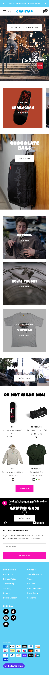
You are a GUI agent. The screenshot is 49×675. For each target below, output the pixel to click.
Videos (30, 579)
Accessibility (8, 583)
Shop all (24, 488)
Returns (6, 593)
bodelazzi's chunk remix (24, 27)
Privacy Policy (9, 579)
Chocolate (36, 427)
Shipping (7, 588)
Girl (13, 427)
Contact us (8, 574)
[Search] (9, 11)
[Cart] (44, 11)
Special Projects (34, 574)
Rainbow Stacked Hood (12, 472)
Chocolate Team (34, 588)
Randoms (31, 598)
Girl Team (31, 583)
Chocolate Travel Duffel (36, 430)
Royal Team (32, 593)
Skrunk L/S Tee (36, 472)
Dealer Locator (10, 598)
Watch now (24, 378)
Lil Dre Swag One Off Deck (12, 431)
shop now (24, 158)
